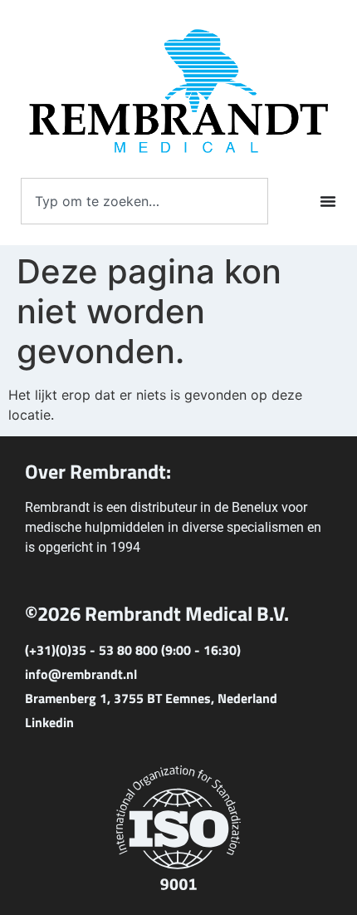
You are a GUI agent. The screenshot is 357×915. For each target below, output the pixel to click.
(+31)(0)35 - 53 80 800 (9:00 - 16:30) (133, 650)
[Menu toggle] (328, 201)
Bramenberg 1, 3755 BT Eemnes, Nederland (151, 698)
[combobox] (144, 201)
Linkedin (49, 722)
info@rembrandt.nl (81, 674)
